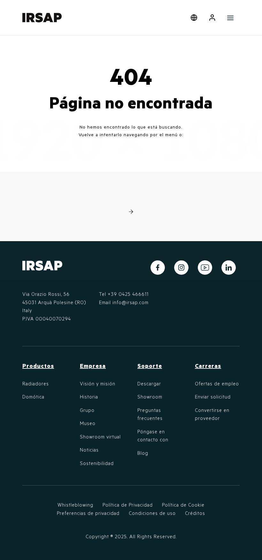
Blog (142, 453)
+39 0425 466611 (128, 294)
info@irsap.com (130, 302)
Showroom (149, 396)
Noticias (89, 449)
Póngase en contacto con (152, 435)
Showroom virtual (100, 436)
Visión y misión (97, 383)
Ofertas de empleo (217, 383)
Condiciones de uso (152, 513)
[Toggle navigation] (230, 17)
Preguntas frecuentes (150, 414)
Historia (89, 396)
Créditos (195, 513)
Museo (88, 423)
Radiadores (35, 383)
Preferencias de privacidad (88, 513)
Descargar (149, 383)
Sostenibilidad (97, 463)
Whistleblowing (75, 504)
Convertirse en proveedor (212, 414)
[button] (212, 18)
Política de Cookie (183, 504)
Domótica (33, 396)
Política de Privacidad (128, 504)
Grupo (87, 410)
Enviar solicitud (213, 396)
